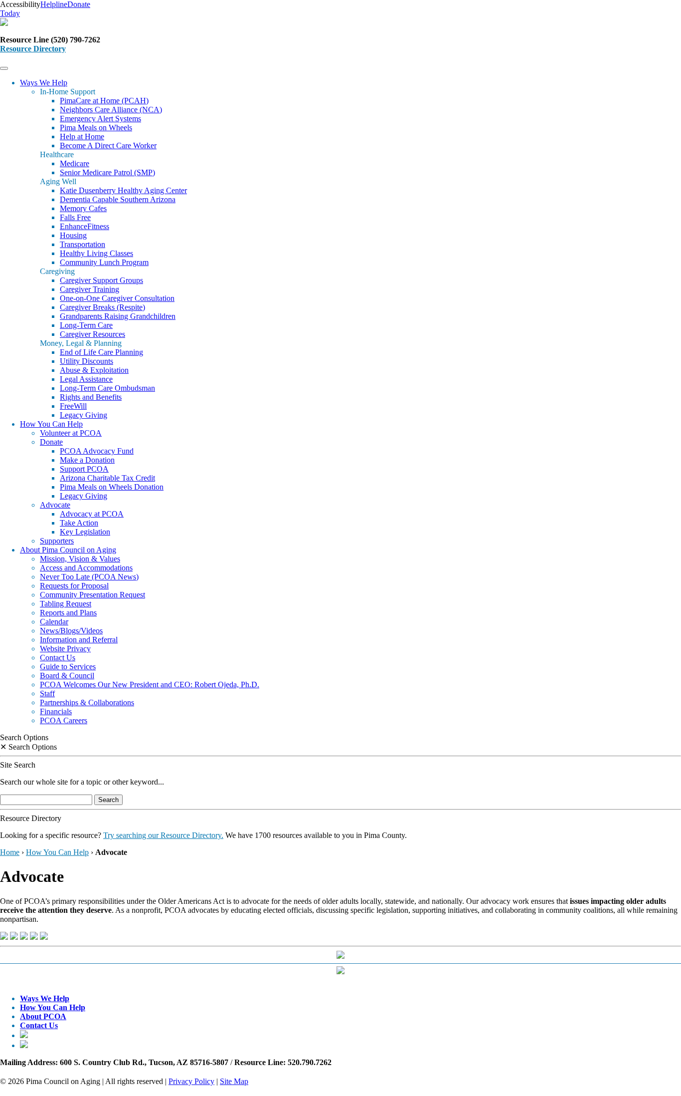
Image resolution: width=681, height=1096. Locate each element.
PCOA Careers (63, 720)
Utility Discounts (86, 361)
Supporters (57, 541)
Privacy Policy (191, 1081)
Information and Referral (79, 639)
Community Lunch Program (104, 262)
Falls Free (75, 217)
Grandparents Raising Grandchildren (117, 316)
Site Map (234, 1081)
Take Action (79, 523)
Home (9, 852)
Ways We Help (43, 82)
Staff (47, 693)
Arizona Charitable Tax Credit (107, 478)
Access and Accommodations (86, 567)
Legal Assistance (86, 379)
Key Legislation (85, 532)
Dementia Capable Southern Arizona (117, 199)
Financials (56, 711)
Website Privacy (65, 648)
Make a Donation (87, 460)
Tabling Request (65, 603)
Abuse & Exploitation (94, 370)
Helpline (53, 4)
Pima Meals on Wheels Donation (112, 487)
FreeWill (73, 406)
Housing (73, 235)
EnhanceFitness (84, 226)
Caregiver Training (89, 289)
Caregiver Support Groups (101, 280)
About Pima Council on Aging (68, 550)
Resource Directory (33, 48)
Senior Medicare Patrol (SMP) (107, 172)
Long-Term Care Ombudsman (107, 388)
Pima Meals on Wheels (96, 127)
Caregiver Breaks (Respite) (102, 307)
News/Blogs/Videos (71, 630)
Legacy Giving (83, 415)
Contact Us (57, 657)
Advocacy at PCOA (92, 514)
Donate (51, 442)
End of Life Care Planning (101, 352)
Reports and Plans (68, 612)
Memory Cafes (83, 208)
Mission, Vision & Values (80, 558)
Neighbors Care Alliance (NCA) (111, 109)
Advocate (55, 505)
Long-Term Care (86, 325)
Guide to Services (68, 666)
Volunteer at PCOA (71, 433)
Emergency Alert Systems (100, 118)
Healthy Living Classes (96, 253)
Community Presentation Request (92, 594)
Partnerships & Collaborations (87, 702)
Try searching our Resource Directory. (163, 835)
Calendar (54, 621)
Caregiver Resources (92, 334)
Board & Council (67, 675)
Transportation (82, 244)
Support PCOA (84, 469)
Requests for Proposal (74, 585)
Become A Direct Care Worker (108, 145)
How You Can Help (51, 424)
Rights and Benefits (91, 397)
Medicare (74, 163)
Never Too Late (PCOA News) (89, 576)
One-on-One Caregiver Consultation (117, 298)
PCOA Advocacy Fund (97, 451)
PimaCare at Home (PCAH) (104, 100)
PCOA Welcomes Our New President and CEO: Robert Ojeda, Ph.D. (149, 684)
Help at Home (82, 136)
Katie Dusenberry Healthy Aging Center (123, 190)
